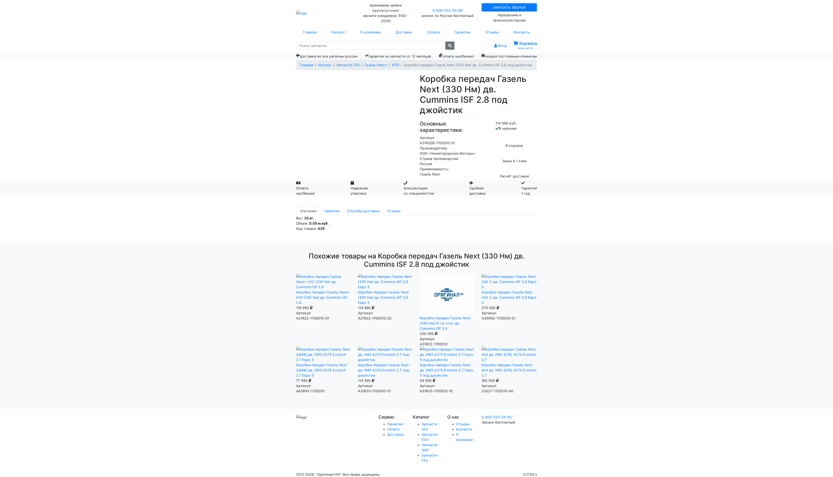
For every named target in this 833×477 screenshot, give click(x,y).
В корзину (514, 145)
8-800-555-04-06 (447, 10)
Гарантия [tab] (331, 211)
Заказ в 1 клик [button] (514, 161)
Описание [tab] (308, 211)
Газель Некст (375, 65)
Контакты (522, 32)
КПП (395, 65)
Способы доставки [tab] (363, 211)
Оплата (433, 32)
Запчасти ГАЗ (348, 65)
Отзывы (492, 32)
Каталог (338, 32)
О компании (370, 32)
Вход (502, 45)
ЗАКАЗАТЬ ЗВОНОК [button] (509, 7)
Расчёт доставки (514, 176)
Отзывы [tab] (393, 211)
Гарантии (462, 32)
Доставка (404, 32)
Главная (310, 32)
